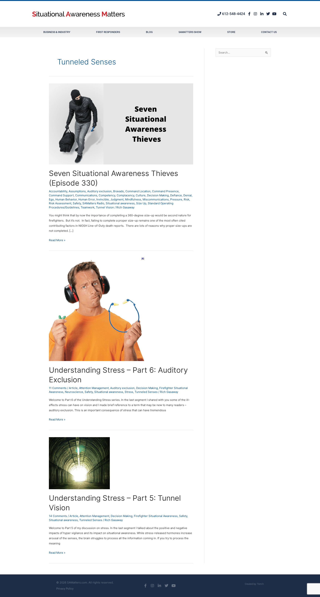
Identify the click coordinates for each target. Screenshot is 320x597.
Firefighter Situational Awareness (156, 516)
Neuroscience (74, 392)
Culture (141, 195)
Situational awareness (120, 203)
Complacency (125, 195)
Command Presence (165, 191)
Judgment (117, 199)
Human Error (86, 199)
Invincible (102, 199)
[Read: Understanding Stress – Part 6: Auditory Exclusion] (96, 309)
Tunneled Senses (146, 392)
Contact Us (269, 32)
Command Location (138, 191)
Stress (129, 392)
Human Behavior (66, 199)
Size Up (141, 203)
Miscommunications (156, 199)
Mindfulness (133, 199)
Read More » (57, 240)
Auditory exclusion (99, 191)
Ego (51, 199)
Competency (107, 195)
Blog (149, 32)
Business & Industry (56, 32)
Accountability (58, 191)
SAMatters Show (190, 32)
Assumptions (77, 191)
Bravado (118, 191)
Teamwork (87, 207)
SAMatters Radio (93, 203)
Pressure (176, 199)
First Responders (108, 32)
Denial (187, 195)
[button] (285, 14)
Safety (77, 203)
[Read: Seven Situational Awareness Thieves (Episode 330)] (121, 123)
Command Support (61, 195)
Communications (86, 195)
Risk (186, 199)
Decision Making (158, 195)
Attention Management (94, 388)
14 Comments (58, 516)
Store (231, 32)
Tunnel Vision (105, 207)
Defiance (176, 195)
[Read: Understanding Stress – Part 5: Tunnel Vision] (79, 463)
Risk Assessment (60, 203)
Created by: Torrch (254, 584)
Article (73, 388)
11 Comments (57, 388)
